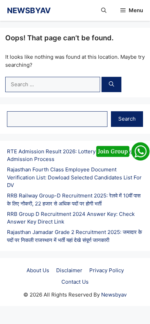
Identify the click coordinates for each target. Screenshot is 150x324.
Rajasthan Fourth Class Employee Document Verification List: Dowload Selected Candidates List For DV (74, 177)
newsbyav (29, 10)
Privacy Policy (106, 270)
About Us (38, 270)
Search (127, 118)
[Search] (111, 84)
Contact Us (75, 281)
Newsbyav (114, 294)
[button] (103, 10)
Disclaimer (69, 270)
